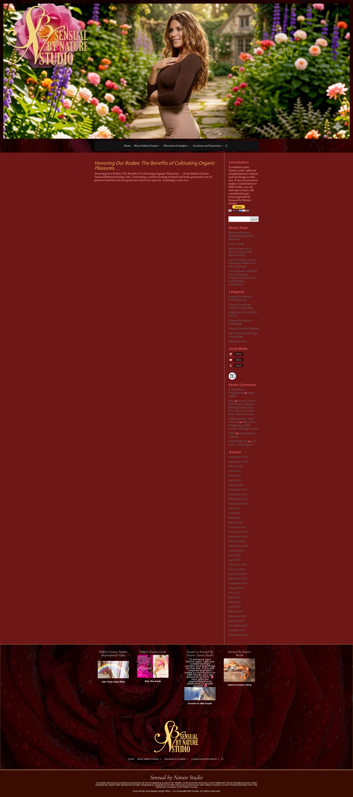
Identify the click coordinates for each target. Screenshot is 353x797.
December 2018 (238, 532)
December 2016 (238, 625)
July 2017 (234, 592)
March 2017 (235, 611)
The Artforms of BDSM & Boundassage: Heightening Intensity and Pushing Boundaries (242, 277)
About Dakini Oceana (146, 146)
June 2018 (234, 555)
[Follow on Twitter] (230, 365)
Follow (239, 353)
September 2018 (238, 546)
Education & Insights (175, 146)
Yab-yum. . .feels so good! (242, 443)
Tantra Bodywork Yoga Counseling (242, 335)
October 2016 (236, 630)
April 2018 (234, 560)
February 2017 (237, 616)
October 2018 (236, 541)
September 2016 (238, 635)
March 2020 (236, 485)
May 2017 (234, 602)
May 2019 (234, 517)
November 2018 (238, 536)
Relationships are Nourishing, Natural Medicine (241, 235)
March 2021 (235, 466)
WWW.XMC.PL (237, 441)
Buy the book (153, 681)
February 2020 (237, 489)
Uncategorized (237, 341)
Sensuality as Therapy (242, 435)
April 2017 (234, 606)
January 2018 (236, 569)
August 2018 (236, 550)
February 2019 (237, 527)
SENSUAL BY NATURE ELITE (242, 314)
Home (127, 146)
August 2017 (235, 588)
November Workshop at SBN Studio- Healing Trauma (243, 425)
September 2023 (238, 457)
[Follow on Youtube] (230, 360)
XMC (231, 433)
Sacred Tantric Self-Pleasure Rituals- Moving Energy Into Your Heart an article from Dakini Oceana (242, 407)
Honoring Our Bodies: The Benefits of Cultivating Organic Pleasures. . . (154, 165)
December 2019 (238, 494)
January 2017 (236, 621)
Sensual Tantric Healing (243, 328)
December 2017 (238, 574)
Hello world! (236, 244)
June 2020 (234, 471)
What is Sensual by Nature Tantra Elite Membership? (240, 251)
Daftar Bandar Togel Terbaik (241, 420)
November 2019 (238, 499)
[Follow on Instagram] (230, 354)
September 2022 (238, 461)
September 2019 (238, 503)
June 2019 (234, 513)
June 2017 (234, 597)
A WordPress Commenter (236, 391)
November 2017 (238, 578)
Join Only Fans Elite (113, 681)
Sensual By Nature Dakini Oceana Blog (240, 306)
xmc (231, 401)
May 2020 (234, 475)
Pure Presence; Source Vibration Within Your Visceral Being (242, 263)
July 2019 (234, 508)
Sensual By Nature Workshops (239, 322)
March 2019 (235, 522)
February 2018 (237, 564)
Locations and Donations (207, 146)
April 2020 (234, 480)
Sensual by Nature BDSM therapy (239, 298)
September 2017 (238, 583)
